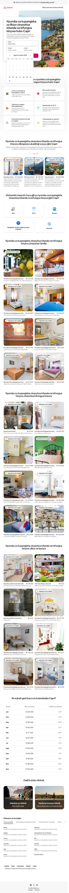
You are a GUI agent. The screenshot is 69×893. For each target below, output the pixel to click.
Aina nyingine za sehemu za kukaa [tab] (26, 822)
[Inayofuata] (37, 153)
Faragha (30, 890)
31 (9, 81)
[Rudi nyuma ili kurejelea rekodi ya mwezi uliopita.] (9, 55)
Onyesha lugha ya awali (47, 2)
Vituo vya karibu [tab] (8, 822)
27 (20, 77)
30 (30, 77)
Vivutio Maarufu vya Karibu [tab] (47, 822)
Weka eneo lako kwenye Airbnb (52, 7)
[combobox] (22, 44)
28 (23, 77)
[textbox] (14, 50)
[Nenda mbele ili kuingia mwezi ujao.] (30, 55)
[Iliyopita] (30, 153)
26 (16, 77)
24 (9, 77)
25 (13, 77)
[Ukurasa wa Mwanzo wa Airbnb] (8, 7)
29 (27, 77)
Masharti (37, 890)
